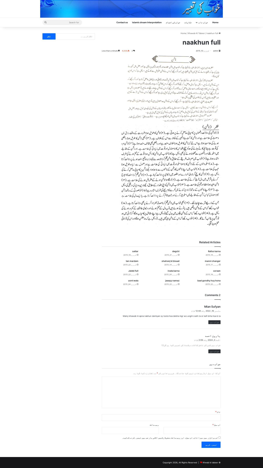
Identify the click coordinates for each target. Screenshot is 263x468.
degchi (175, 251)
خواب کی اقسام (173, 22)
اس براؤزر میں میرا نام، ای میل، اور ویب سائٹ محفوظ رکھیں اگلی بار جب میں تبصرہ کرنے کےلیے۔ (170, 438)
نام (218, 412)
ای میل (216, 425)
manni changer (213, 261)
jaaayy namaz (172, 280)
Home (215, 22)
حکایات (188, 22)
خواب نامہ (203, 22)
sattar (135, 251)
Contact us (122, 22)
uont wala (133, 280)
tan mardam (132, 261)
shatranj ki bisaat (170, 261)
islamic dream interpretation (147, 22)
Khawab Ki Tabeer (196, 33)
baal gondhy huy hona (209, 280)
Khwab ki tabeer (210, 462)
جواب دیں (214, 322)
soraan (217, 270)
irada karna (173, 270)
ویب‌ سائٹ (154, 425)
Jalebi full (133, 270)
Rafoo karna (214, 251)
